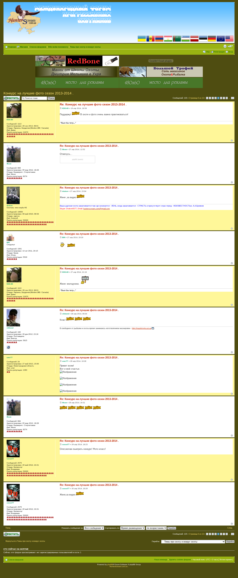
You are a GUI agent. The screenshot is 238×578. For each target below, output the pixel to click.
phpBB (110, 564)
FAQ (208, 52)
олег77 (65, 361)
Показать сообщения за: (73, 528)
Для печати (225, 46)
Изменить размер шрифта (230, 46)
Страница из (196, 98)
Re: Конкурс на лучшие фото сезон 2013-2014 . (93, 104)
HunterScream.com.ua (119, 566)
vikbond (65, 314)
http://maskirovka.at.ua (141, 328)
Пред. (8, 528)
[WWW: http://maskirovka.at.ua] (8, 347)
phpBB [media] (77, 159)
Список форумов (38, 47)
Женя (64, 149)
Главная (12, 47)
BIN (63, 237)
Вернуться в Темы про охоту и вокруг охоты (25, 541)
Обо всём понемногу (58, 47)
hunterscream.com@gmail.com (96, 209)
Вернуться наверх (232, 140)
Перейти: (156, 541)
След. (229, 528)
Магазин (24, 47)
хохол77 (66, 444)
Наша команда (160, 559)
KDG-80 (65, 108)
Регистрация (219, 52)
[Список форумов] (59, 19)
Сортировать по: (112, 528)
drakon (65, 191)
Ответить (7, 97)
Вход (230, 52)
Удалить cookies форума (180, 559)
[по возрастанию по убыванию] (161, 528)
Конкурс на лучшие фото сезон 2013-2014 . (38, 93)
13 (233, 98)
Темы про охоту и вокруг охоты (85, 47)
